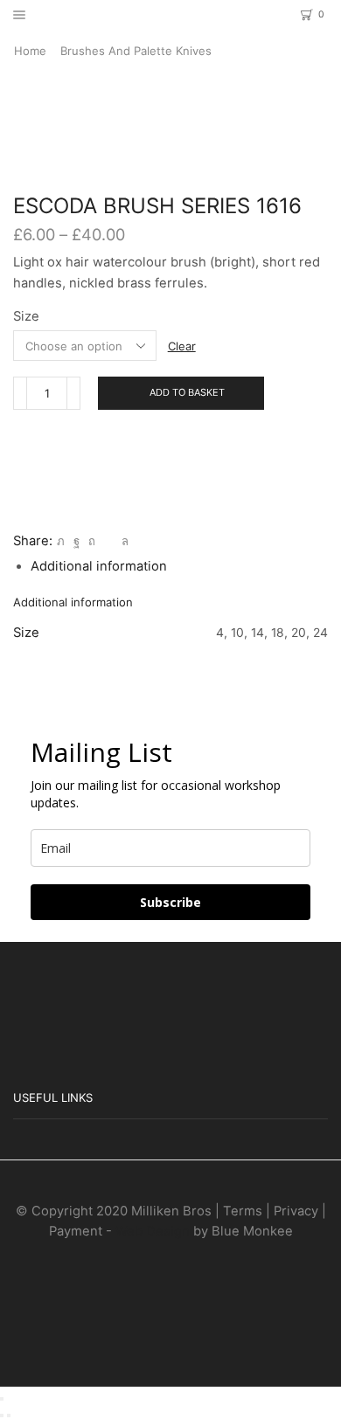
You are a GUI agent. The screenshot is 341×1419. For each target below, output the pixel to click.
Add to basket (187, 392)
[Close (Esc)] (1, 1399)
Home (30, 51)
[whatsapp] (123, 541)
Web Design (152, 1231)
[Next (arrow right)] (8, 1415)
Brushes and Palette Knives (136, 51)
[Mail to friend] (108, 541)
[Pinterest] (92, 541)
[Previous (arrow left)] (1, 1415)
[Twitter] (60, 541)
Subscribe (170, 902)
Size (26, 316)
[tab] (99, 566)
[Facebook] (76, 541)
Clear (182, 346)
